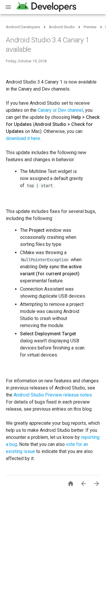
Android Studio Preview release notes (53, 395)
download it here (23, 138)
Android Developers (23, 27)
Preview (90, 27)
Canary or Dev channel (60, 110)
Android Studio (62, 27)
